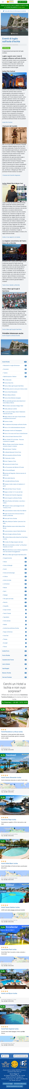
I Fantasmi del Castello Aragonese (11, 175)
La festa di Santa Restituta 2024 (13, 436)
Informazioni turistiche (7, 44)
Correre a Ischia (8, 421)
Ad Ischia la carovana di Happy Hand (13, 406)
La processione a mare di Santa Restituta (15, 531)
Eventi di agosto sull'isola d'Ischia (11, 335)
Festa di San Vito (8, 383)
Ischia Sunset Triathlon (10, 449)
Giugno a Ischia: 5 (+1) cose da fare (13, 492)
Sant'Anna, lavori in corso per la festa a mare (15, 389)
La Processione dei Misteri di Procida (14, 467)
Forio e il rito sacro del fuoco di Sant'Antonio (15, 433)
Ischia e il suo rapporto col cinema (11, 237)
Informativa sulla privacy (20, 1083)
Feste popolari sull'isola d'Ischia (12, 455)
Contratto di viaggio (8, 1083)
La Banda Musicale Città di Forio (12, 452)
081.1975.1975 (22, 1)
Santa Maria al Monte (9, 395)
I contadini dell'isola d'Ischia (11, 481)
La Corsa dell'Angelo (9, 470)
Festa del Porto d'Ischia (10, 518)
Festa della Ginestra (9, 478)
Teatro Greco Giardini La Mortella (11, 285)
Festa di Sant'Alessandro (10, 392)
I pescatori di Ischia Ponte (11, 464)
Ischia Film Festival (7, 122)
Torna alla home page (21, 1056)
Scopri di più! (21, 7)
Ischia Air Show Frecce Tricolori (12, 489)
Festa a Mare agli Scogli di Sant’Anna (11, 329)
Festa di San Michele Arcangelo (12, 398)
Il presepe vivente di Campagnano (13, 430)
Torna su (5, 1056)
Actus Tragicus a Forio (10, 461)
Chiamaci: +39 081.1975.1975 (15, 702)
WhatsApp (6, 48)
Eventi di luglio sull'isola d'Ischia (11, 40)
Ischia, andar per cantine (10, 409)
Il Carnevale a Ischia (9, 458)
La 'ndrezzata (7, 380)
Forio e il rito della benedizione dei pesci (14, 427)
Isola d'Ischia (15, 44)
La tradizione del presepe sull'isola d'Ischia (15, 424)
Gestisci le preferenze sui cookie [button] (14, 1086)
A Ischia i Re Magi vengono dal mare (13, 542)
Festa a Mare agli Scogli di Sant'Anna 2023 (15, 554)
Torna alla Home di (15, 11)
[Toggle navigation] (3, 1)
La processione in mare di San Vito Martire (15, 510)
